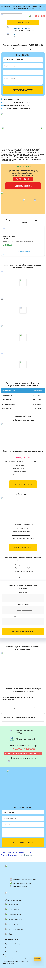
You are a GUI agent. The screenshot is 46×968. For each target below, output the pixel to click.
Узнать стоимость (23, 484)
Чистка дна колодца (15, 919)
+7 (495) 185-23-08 (38, 16)
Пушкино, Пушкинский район (11, 855)
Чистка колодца (14, 904)
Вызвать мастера (23, 22)
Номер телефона (23, 604)
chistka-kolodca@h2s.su (22, 886)
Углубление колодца (15, 914)
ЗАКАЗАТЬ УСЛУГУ (23, 842)
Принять (37, 959)
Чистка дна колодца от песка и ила (23, 538)
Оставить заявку (23, 251)
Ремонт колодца (14, 909)
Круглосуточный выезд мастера (15, 944)
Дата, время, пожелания (23, 616)
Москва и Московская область (24, 880)
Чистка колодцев (7, 853)
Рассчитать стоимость (23, 631)
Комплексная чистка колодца (21, 528)
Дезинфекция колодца (16, 929)
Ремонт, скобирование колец (21, 535)
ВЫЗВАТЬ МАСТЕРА (23, 90)
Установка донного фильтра (21, 531)
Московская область (24, 853)
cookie (5, 957)
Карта (10, 934)
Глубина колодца (23, 592)
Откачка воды (13, 924)
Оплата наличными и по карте (15, 948)
